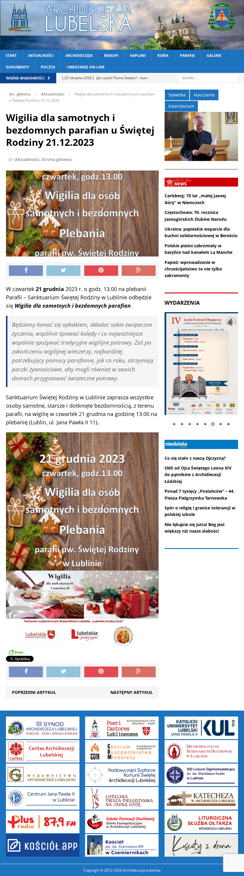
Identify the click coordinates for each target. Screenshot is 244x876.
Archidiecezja (79, 55)
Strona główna (56, 159)
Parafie (187, 55)
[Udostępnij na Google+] (139, 270)
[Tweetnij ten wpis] (63, 270)
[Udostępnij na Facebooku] (26, 270)
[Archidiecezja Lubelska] (122, 25)
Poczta (48, 67)
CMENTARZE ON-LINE (86, 67)
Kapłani (138, 55)
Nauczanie (204, 95)
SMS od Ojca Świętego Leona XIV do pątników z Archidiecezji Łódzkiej (198, 474)
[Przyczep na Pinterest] (101, 270)
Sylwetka (177, 95)
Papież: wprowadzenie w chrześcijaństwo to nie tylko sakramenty (193, 269)
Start (11, 55)
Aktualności (41, 55)
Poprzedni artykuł (34, 692)
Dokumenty (17, 67)
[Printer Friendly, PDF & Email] (16, 652)
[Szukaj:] (208, 78)
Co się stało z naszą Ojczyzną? (195, 458)
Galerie (214, 55)
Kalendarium (181, 106)
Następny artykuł (131, 692)
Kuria (162, 55)
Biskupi (111, 55)
